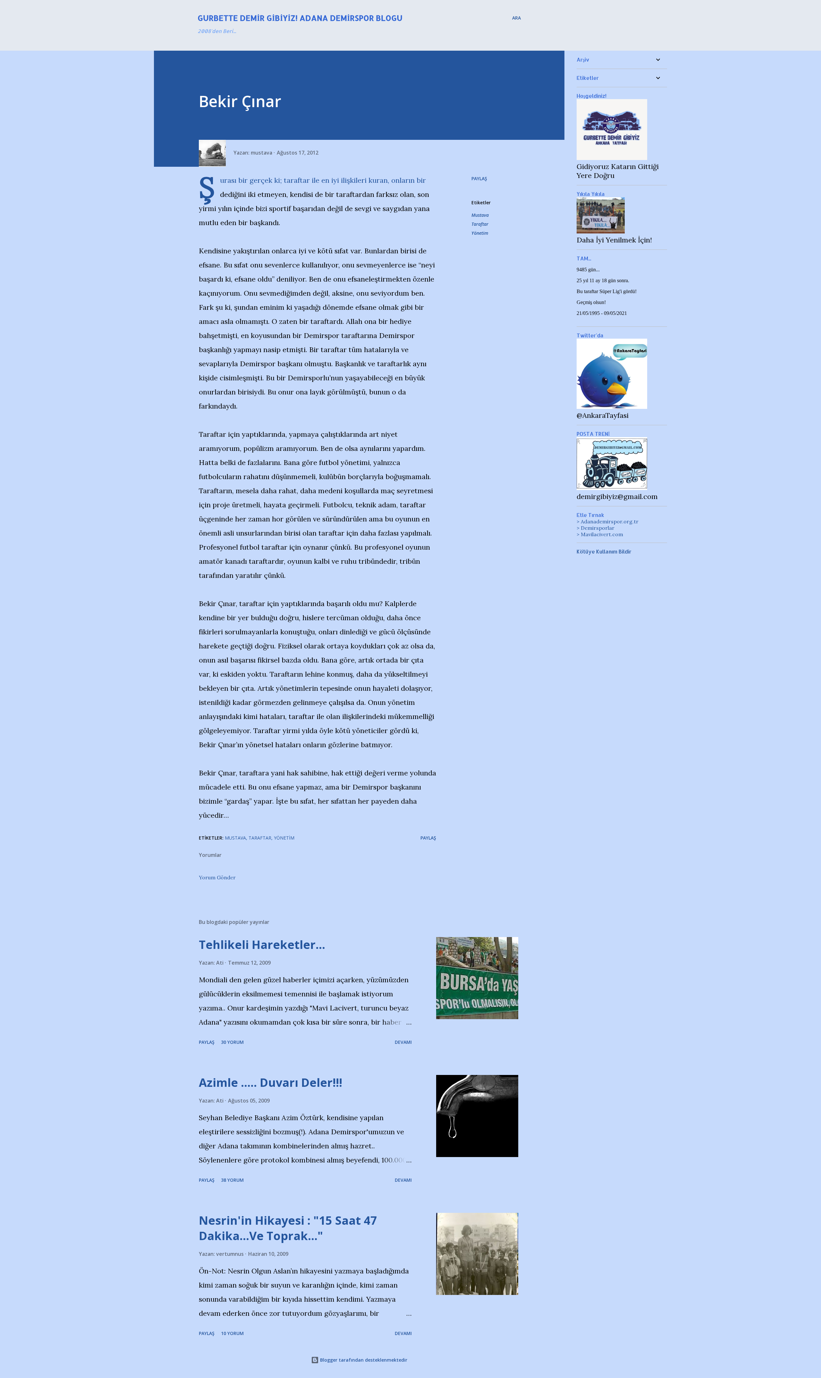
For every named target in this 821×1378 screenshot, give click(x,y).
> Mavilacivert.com (600, 534)
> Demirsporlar (595, 528)
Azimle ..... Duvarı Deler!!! (270, 1082)
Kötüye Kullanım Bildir (604, 551)
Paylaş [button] (479, 178)
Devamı (403, 1042)
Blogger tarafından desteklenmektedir (363, 1360)
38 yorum (232, 1180)
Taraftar (479, 224)
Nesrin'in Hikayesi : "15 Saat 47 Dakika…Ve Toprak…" (288, 1228)
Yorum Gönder (217, 877)
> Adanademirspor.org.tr (608, 521)
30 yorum (232, 1042)
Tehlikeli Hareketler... (262, 944)
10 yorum (232, 1333)
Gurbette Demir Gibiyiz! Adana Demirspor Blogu (300, 18)
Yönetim (479, 233)
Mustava (480, 215)
